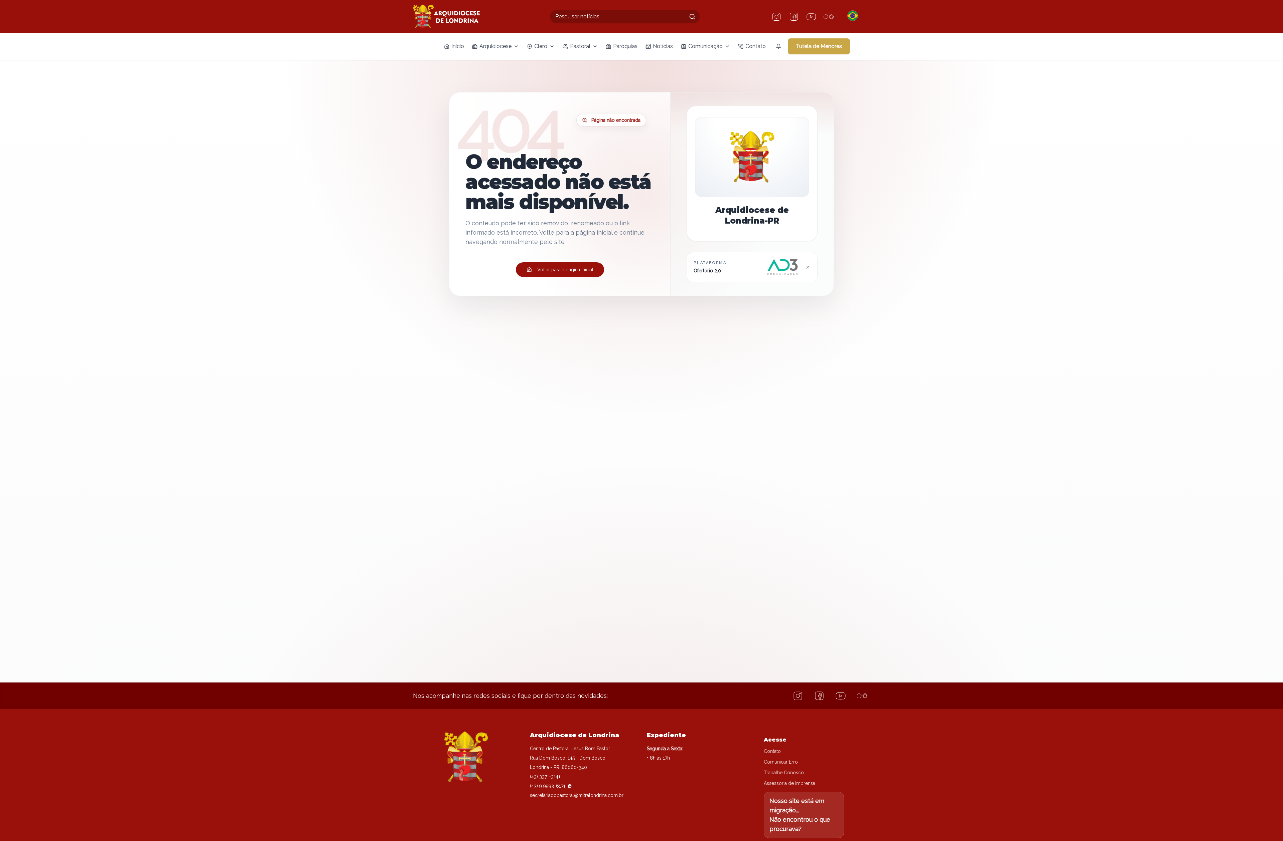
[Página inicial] (446, 16)
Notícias (663, 46)
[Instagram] (776, 16)
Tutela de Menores (819, 46)
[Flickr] (828, 16)
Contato (755, 46)
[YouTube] (811, 16)
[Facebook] (794, 16)
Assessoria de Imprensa (789, 783)
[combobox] (625, 16)
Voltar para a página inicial (565, 269)
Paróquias (625, 46)
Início (457, 46)
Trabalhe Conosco (784, 772)
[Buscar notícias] (692, 16)
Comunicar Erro (781, 762)
